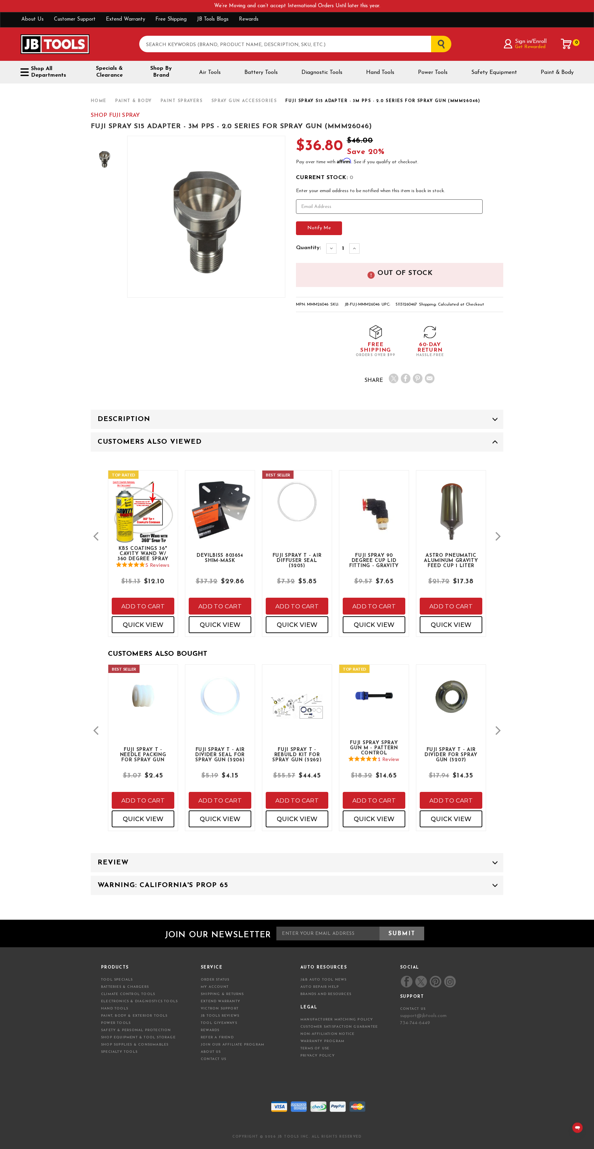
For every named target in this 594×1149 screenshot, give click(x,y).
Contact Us (213, 1059)
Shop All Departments (48, 72)
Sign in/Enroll (530, 41)
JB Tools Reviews (220, 1016)
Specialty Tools (119, 1052)
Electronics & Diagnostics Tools (139, 1001)
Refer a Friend (217, 1037)
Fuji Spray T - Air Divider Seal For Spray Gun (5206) (220, 754)
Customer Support (75, 19)
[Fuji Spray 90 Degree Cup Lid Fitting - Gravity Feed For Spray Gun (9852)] (374, 520)
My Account (215, 987)
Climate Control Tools (128, 994)
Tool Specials (117, 980)
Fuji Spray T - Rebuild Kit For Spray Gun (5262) (296, 754)
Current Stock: (324, 177)
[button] (95, 536)
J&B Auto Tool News (323, 980)
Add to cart (143, 606)
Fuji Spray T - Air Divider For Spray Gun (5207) (451, 754)
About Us (32, 19)
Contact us (413, 1009)
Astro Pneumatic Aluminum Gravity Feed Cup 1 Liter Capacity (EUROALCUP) (451, 560)
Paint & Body (557, 72)
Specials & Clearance (109, 72)
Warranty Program (322, 1041)
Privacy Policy (317, 1056)
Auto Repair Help (319, 987)
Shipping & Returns (222, 994)
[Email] (429, 378)
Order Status (215, 980)
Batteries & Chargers (125, 987)
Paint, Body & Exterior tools (134, 1016)
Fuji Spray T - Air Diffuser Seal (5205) (297, 560)
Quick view (143, 625)
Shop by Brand (161, 72)
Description (124, 419)
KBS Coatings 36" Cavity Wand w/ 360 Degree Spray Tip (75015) (143, 553)
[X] (393, 378)
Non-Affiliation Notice (327, 1034)
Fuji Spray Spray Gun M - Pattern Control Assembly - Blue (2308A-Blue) (374, 747)
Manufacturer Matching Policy (336, 1019)
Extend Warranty (125, 19)
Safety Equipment (494, 72)
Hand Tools (380, 72)
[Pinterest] (417, 378)
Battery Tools (261, 72)
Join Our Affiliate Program (232, 1045)
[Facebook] (405, 378)
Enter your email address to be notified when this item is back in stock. (370, 191)
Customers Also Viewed (150, 442)
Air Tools (210, 72)
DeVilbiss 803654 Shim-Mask (220, 558)
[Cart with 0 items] (566, 44)
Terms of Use (314, 1048)
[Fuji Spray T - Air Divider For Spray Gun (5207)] (451, 702)
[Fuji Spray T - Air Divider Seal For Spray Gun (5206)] (220, 702)
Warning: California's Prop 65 (163, 885)
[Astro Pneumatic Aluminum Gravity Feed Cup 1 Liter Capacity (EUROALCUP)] (451, 518)
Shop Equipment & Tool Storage (138, 1037)
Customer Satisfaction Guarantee (339, 1027)
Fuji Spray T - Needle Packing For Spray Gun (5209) (143, 754)
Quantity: (308, 248)
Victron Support (220, 1008)
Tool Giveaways (219, 1023)
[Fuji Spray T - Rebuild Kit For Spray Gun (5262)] (297, 712)
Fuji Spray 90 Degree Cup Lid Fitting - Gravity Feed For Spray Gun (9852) (374, 560)
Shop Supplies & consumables (134, 1045)
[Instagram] (449, 981)
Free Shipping (171, 19)
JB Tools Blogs (213, 19)
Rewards (248, 19)
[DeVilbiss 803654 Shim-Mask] (220, 515)
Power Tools (433, 72)
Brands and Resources (325, 994)
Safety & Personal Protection (136, 1030)
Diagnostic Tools (321, 72)
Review (113, 862)
